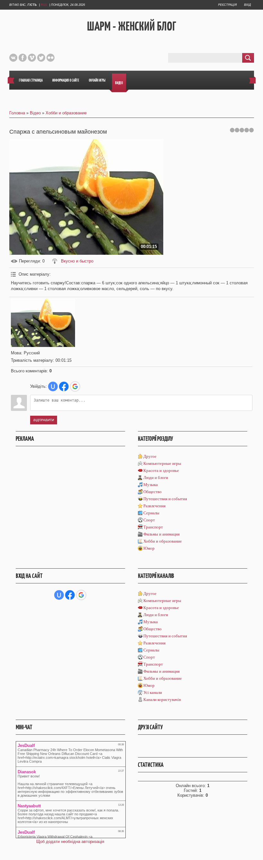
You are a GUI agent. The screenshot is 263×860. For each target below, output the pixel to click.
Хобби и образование (66, 113)
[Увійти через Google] (75, 386)
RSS (44, 4)
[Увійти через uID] (53, 386)
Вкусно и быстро (77, 261)
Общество (152, 491)
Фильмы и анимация (161, 534)
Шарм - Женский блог (131, 26)
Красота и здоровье (161, 470)
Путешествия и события (165, 498)
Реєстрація (227, 4)
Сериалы (151, 512)
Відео (35, 113)
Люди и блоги (155, 477)
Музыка (150, 484)
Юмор (149, 548)
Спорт (149, 520)
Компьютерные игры (162, 463)
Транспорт (153, 527)
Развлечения (154, 505)
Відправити (43, 420)
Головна (17, 113)
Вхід (247, 4)
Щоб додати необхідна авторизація (70, 841)
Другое (150, 456)
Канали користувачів (162, 699)
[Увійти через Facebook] (64, 386)
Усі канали (152, 692)
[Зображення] (43, 323)
